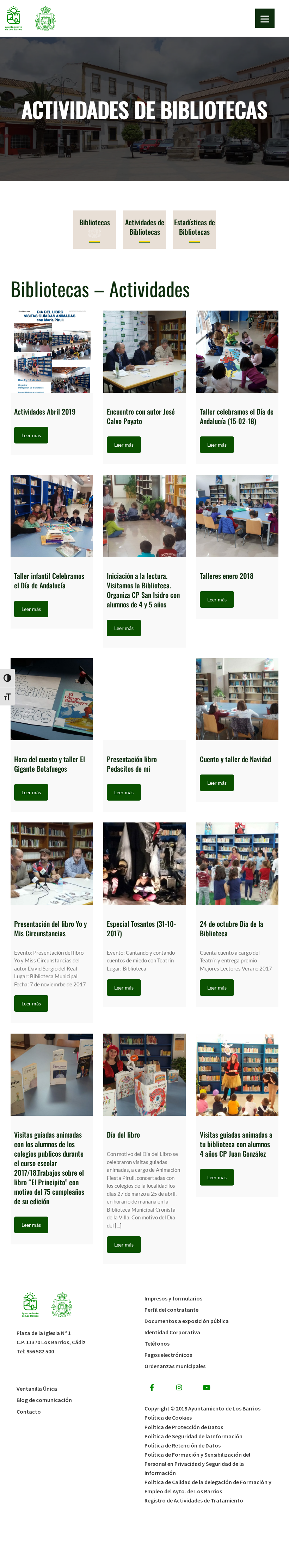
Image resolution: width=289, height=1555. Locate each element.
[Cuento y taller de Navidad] (237, 699)
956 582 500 (40, 1351)
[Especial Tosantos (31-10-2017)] (144, 863)
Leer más (31, 435)
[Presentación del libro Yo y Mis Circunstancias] (52, 863)
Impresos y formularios (173, 1298)
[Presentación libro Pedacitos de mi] (144, 699)
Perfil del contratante (171, 1309)
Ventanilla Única (37, 1388)
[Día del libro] (144, 1075)
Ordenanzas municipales (174, 1366)
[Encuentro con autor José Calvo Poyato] (144, 352)
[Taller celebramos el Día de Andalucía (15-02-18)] (237, 352)
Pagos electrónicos (168, 1354)
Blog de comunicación (44, 1399)
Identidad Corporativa (172, 1332)
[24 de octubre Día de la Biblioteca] (237, 863)
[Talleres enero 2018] (237, 516)
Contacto (29, 1411)
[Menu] (265, 18)
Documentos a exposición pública (186, 1320)
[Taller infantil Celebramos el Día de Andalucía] (52, 516)
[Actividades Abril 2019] (52, 352)
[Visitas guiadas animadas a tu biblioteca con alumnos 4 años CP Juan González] (237, 1075)
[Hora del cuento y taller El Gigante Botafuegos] (52, 699)
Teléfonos (157, 1343)
